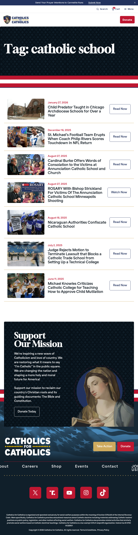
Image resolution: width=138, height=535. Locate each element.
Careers (30, 466)
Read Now (120, 109)
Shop (56, 466)
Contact (110, 466)
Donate (127, 19)
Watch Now (119, 192)
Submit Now (94, 2)
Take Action (104, 446)
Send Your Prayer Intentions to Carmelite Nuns (59, 2)
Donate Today (27, 411)
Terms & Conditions (88, 530)
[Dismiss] (135, 3)
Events (81, 466)
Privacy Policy (103, 530)
